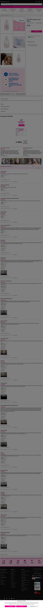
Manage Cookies (33, 606)
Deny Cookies (21, 606)
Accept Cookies (10, 606)
